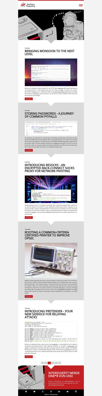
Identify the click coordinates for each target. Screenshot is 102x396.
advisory (56, 143)
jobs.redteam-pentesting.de (56, 385)
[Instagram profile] (51, 391)
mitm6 (26, 348)
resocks (34, 212)
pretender (55, 344)
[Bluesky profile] (34, 391)
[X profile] (43, 391)
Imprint (47, 394)
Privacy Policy (54, 394)
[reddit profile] (67, 391)
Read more (28, 98)
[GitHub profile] (76, 391)
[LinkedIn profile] (59, 391)
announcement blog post (60, 92)
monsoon (60, 88)
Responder (71, 346)
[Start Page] (51, 25)
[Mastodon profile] (26, 391)
